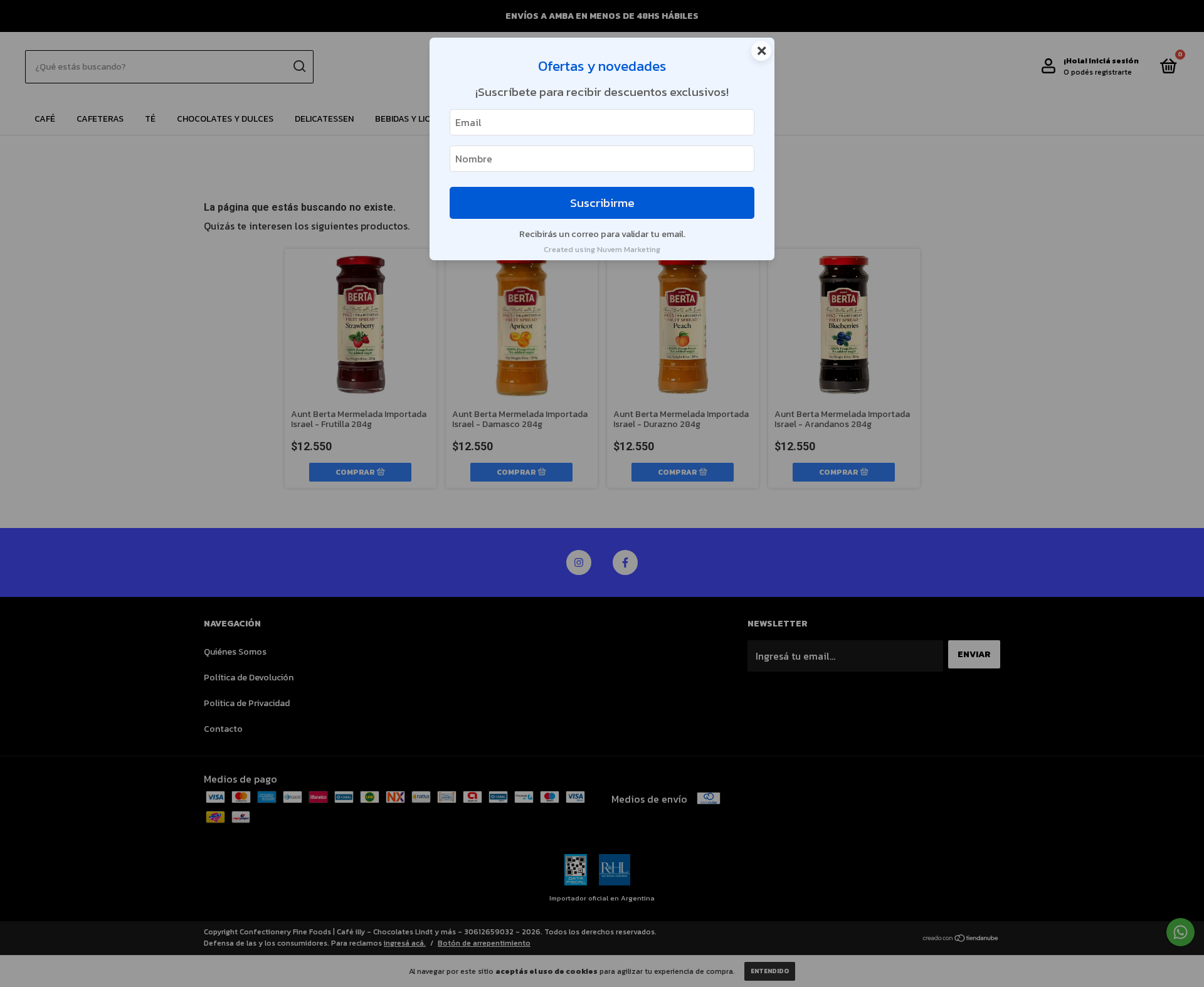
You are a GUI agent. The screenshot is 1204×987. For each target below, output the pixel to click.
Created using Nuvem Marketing (602, 249)
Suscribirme (602, 203)
